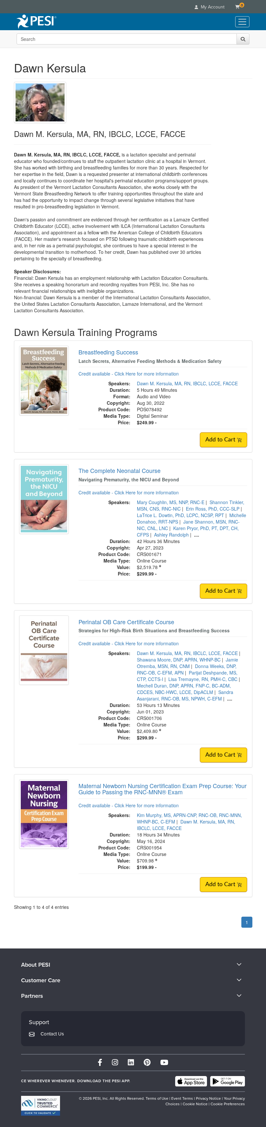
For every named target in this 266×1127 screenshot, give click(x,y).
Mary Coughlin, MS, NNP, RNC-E (170, 502)
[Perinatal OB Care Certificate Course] (44, 649)
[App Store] (191, 1081)
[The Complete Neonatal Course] (44, 498)
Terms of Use (157, 1098)
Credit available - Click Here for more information (129, 373)
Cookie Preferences (228, 1104)
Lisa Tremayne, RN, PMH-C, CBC (202, 679)
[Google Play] (227, 1081)
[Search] (242, 38)
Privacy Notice (208, 1098)
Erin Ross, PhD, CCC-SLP (212, 508)
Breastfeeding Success (108, 352)
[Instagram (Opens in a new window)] (115, 1062)
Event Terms (182, 1098)
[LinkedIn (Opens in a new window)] (131, 1062)
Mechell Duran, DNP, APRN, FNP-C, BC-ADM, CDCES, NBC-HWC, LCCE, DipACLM (184, 688)
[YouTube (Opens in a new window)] (164, 1062)
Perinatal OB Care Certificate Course (126, 621)
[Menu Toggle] (242, 21)
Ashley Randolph (171, 534)
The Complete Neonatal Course (120, 470)
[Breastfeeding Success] (44, 380)
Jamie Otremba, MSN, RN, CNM (187, 662)
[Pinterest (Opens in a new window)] (147, 1062)
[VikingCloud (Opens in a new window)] (40, 1106)
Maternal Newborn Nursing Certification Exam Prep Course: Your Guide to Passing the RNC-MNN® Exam (163, 788)
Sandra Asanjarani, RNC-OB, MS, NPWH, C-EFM (185, 695)
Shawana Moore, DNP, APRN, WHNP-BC (179, 659)
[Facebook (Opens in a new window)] (100, 1062)
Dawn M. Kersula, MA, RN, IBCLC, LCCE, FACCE (187, 383)
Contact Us (52, 1033)
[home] (36, 22)
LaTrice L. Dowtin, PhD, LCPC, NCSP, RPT (180, 515)
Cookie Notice (195, 1104)
